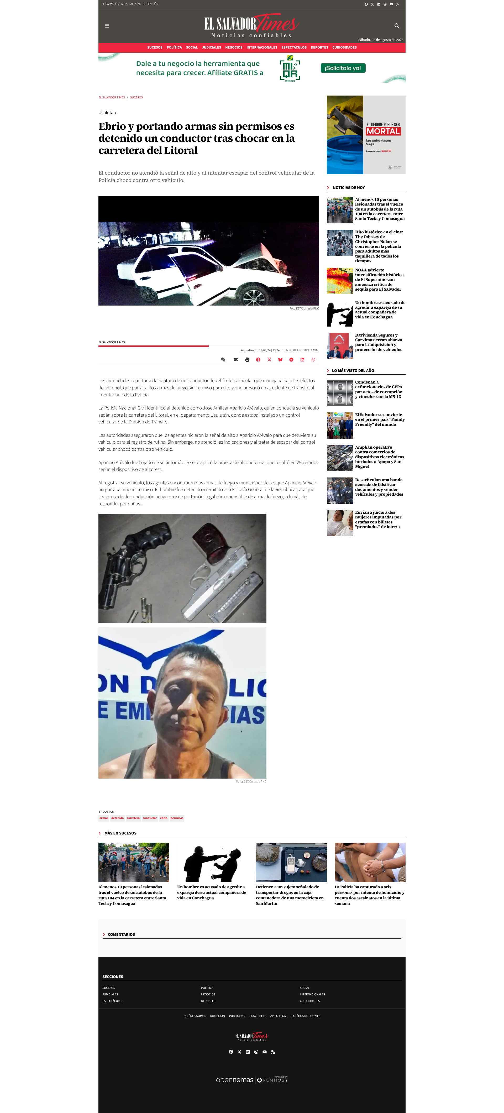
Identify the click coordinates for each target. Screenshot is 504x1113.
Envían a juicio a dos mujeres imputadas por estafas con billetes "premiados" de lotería (378, 520)
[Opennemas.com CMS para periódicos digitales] (252, 1085)
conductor (150, 818)
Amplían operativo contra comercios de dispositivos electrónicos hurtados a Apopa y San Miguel (379, 457)
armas (103, 818)
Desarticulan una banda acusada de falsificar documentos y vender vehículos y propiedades (379, 487)
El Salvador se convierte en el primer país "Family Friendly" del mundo (380, 419)
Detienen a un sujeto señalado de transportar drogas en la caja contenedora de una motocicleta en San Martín (290, 895)
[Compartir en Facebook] (258, 360)
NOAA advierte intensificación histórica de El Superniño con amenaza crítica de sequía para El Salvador (379, 279)
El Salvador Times (111, 97)
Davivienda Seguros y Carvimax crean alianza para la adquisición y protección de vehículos (378, 342)
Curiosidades (310, 1001)
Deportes (208, 1001)
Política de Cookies (306, 1016)
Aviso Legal (278, 1016)
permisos (177, 818)
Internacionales (312, 994)
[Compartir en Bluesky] (280, 360)
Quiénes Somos (194, 1016)
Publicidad (237, 1016)
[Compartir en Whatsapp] (313, 360)
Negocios (208, 994)
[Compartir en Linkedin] (302, 360)
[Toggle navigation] (107, 26)
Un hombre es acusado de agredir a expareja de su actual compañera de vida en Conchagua (380, 310)
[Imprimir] (247, 360)
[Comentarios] (224, 360)
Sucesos (136, 97)
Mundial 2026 (130, 4)
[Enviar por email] (236, 360)
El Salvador (110, 4)
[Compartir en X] (269, 360)
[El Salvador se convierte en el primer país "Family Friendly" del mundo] (340, 425)
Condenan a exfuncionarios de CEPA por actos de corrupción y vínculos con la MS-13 (378, 389)
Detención (150, 4)
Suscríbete (258, 1016)
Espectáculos (112, 1001)
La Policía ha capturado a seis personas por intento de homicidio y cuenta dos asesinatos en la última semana (370, 895)
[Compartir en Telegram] (291, 360)
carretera (133, 818)
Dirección (217, 1016)
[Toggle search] (397, 26)
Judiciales (110, 994)
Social (304, 988)
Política (207, 988)
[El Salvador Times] (252, 26)
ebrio (163, 818)
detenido (117, 818)
